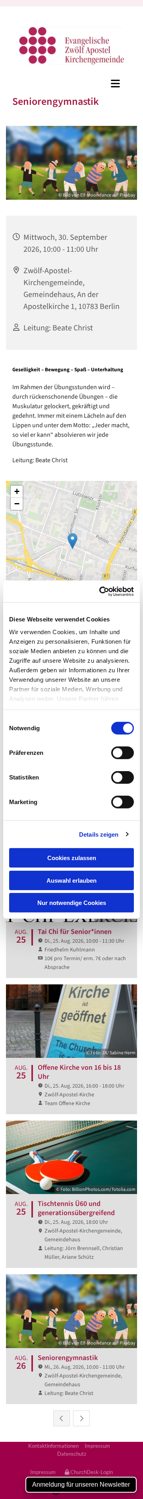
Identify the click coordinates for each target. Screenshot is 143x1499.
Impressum (97, 1446)
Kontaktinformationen (53, 1446)
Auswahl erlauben (71, 880)
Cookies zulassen (71, 858)
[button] (71, 83)
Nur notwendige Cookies (71, 902)
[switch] (122, 753)
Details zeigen (98, 834)
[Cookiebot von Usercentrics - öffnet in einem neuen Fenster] (101, 591)
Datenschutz (71, 1454)
